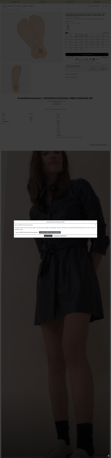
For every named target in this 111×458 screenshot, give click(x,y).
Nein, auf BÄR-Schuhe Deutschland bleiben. (27, 232)
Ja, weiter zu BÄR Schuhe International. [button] (50, 232)
